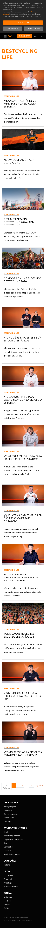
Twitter (7, 908)
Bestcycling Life (11, 96)
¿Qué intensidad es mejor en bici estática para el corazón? (23, 518)
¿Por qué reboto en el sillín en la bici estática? (22, 339)
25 (31, 785)
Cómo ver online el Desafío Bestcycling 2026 (22, 280)
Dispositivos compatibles (13, 839)
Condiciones (8, 875)
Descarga (7, 821)
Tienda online (9, 818)
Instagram (8, 897)
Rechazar (12, 28)
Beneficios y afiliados (12, 836)
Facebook (7, 901)
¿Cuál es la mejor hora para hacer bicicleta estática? (23, 457)
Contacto (7, 850)
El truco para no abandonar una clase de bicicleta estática (21, 577)
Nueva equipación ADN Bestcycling (19, 161)
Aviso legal (8, 883)
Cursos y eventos (11, 814)
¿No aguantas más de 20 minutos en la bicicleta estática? (20, 103)
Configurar (33, 28)
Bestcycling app (10, 807)
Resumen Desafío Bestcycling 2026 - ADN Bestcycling (19, 222)
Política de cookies (11, 886)
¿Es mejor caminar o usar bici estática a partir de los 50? (22, 695)
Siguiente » (39, 786)
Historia (7, 865)
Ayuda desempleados (12, 854)
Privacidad (8, 879)
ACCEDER (38, 36)
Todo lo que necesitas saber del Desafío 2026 (19, 635)
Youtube (7, 904)
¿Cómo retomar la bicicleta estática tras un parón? (23, 754)
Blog (5, 843)
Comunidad (8, 847)
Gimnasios (8, 810)
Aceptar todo (23, 22)
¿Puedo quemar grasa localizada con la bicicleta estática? (23, 399)
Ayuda (6, 832)
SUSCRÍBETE (24, 36)
